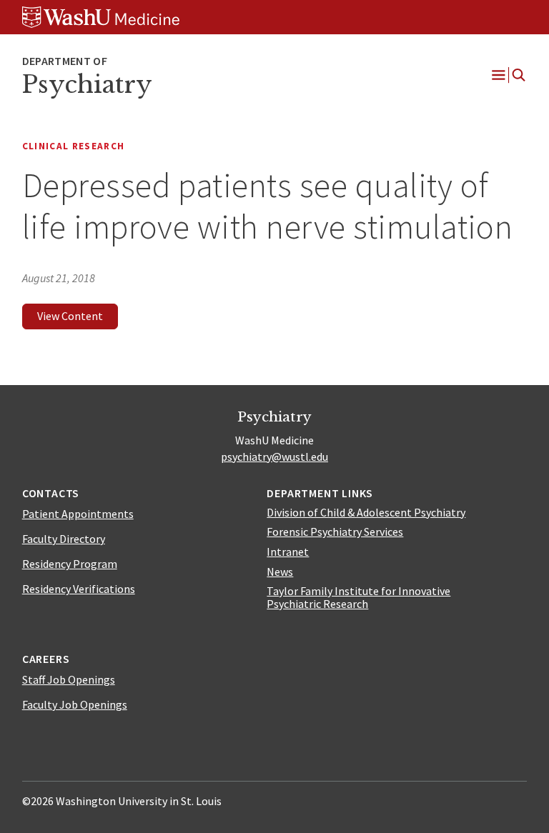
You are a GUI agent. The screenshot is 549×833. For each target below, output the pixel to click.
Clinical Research (73, 146)
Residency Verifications (78, 589)
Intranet (288, 551)
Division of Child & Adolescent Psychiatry (366, 512)
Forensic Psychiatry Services (335, 531)
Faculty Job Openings (74, 704)
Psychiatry (87, 84)
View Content (70, 316)
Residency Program (69, 564)
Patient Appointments (78, 514)
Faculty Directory (63, 539)
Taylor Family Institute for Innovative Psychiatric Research (358, 597)
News (280, 571)
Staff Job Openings (68, 679)
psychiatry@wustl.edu (274, 456)
